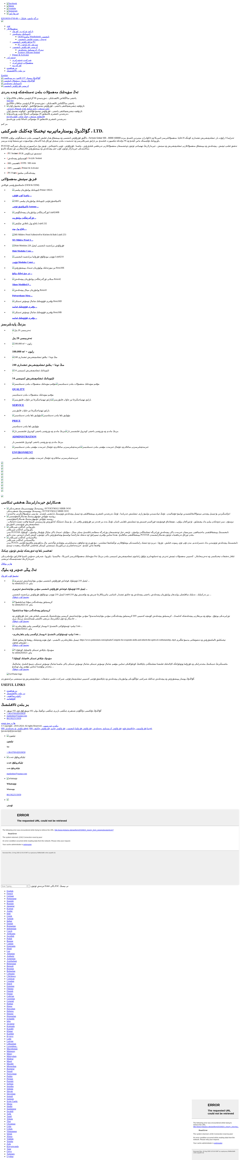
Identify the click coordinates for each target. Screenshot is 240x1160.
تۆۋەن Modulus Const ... (23, 262)
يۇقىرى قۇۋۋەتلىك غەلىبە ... (24, 307)
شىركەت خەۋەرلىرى (21, 60)
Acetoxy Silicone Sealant (29, 52)
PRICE (16, 420)
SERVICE (18, 405)
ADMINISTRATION (24, 436)
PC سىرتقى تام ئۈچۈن (28, 44)
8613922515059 (14, 718)
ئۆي (8, 26)
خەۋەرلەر (11, 57)
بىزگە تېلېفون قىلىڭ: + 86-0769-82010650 (19, 18)
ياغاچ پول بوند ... (19, 229)
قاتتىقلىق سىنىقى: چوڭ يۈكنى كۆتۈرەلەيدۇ (26, 116)
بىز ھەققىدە (12, 68)
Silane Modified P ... (21, 284)
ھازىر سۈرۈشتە (8, 723)
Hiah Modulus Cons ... (22, 251)
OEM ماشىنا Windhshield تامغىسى (33, 36)
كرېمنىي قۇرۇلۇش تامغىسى (25, 47)
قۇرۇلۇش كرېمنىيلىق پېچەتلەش (107, 728)
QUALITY (18, 389)
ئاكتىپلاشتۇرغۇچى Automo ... (25, 206)
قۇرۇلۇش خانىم (58, 728)
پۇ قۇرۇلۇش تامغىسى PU (24, 42)
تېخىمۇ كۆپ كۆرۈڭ (9, 576)
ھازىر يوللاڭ (6, 564)
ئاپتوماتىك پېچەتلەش (21, 34)
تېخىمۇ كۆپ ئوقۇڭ (20, 597)
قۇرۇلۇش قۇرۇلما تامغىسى (79, 728)
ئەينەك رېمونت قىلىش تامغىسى (32, 39)
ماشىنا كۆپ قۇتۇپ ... (22, 195)
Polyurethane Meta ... (22, 295)
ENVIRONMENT (22, 452)
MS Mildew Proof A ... (22, 240)
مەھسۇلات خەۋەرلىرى (22, 63)
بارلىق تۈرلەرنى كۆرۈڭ (22, 31)
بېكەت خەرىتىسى (50, 726)
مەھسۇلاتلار (12, 29)
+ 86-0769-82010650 (16, 713)
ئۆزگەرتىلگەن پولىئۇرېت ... (24, 218)
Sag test (10, 100)
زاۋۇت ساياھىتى (14, 696)
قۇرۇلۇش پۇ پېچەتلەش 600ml (14, 728)
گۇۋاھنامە (11, 699)
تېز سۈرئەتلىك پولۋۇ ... (22, 273)
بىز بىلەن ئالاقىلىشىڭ (16, 71)
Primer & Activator (20, 55)
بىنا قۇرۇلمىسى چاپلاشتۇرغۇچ (136, 728)
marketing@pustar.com (17, 716)
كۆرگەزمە (17, 65)
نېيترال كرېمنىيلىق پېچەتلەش (31, 50)
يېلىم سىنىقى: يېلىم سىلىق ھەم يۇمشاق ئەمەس (28, 108)
